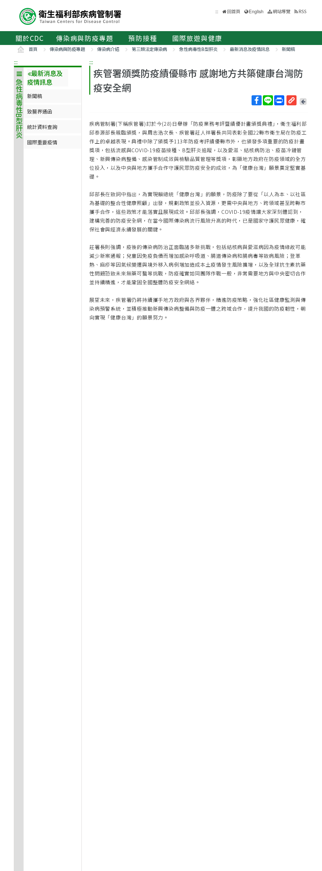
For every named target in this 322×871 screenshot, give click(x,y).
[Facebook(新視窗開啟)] (256, 100)
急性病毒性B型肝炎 (198, 49)
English (256, 11)
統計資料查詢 (42, 126)
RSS (302, 11)
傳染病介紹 (108, 49)
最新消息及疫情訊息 (249, 49)
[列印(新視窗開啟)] (279, 100)
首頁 (33, 49)
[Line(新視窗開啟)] (268, 100)
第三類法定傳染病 (149, 49)
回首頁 (233, 11)
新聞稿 (288, 49)
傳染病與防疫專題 (84, 38)
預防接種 (142, 38)
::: (16, 62)
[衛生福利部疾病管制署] (70, 16)
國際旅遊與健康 (197, 38)
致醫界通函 (39, 111)
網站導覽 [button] (281, 11)
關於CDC (29, 38)
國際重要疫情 (42, 142)
